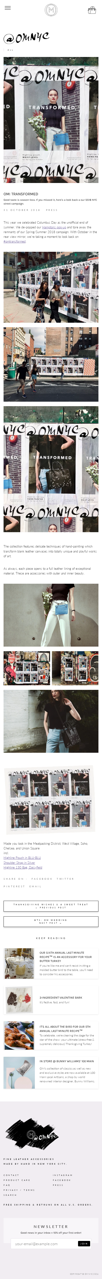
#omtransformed (15, 241)
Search (10, 1195)
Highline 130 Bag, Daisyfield (23, 867)
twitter (67, 880)
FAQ (7, 1185)
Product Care (17, 1180)
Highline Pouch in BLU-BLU (22, 858)
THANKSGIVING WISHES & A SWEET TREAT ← (51, 906)
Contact (12, 1175)
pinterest (16, 887)
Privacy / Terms (19, 1190)
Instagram (63, 1175)
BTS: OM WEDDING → (51, 921)
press (52, 210)
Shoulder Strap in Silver (19, 863)
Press (58, 1185)
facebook (44, 880)
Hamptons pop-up (54, 227)
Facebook (62, 1180)
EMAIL (35, 886)
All (11, 50)
